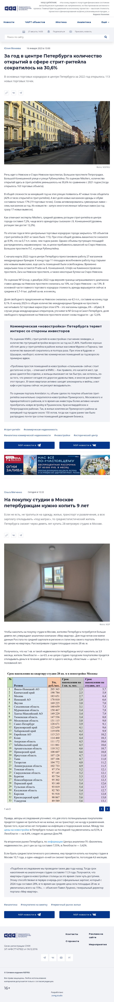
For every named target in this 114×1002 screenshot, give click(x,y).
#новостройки (62, 435)
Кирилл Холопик (101, 14)
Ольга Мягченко (13, 492)
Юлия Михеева (12, 48)
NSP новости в (27, 445)
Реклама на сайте (96, 936)
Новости (9, 22)
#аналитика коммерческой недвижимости (27, 435)
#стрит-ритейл (12, 429)
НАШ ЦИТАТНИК (48, 2)
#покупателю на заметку (34, 904)
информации (55, 841)
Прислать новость (83, 31)
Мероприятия (98, 944)
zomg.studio (57, 995)
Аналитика (84, 22)
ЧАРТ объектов (35, 22)
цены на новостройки (16, 829)
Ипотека (61, 22)
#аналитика (10, 904)
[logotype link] (18, 8)
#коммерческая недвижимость (41, 429)
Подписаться (59, 31)
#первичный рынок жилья (66, 904)
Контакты (72, 934)
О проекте (72, 941)
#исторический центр (86, 435)
